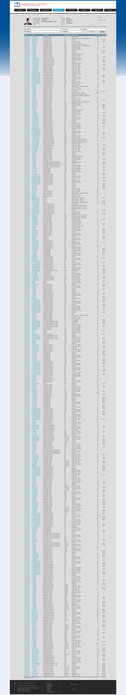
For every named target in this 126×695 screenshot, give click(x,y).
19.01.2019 (27, 230)
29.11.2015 (27, 409)
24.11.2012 (27, 566)
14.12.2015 (27, 399)
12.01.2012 (27, 606)
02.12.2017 (27, 301)
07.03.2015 (27, 430)
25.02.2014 (27, 491)
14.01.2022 (27, 61)
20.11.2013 (27, 525)
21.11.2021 (27, 80)
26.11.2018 (27, 261)
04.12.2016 (27, 361)
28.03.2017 (27, 323)
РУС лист (71, 10)
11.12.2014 (27, 465)
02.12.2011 (27, 617)
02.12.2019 (27, 176)
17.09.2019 (27, 193)
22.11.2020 (27, 134)
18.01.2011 (27, 640)
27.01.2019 (27, 225)
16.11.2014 (27, 473)
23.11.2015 (27, 414)
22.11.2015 (27, 417)
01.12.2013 (27, 513)
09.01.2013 (27, 552)
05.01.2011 (27, 645)
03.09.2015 (27, 422)
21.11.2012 (27, 570)
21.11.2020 (27, 136)
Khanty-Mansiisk (36, 383)
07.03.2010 (27, 668)
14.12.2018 (27, 252)
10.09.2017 (27, 313)
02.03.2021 (27, 101)
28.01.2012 (27, 598)
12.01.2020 (27, 162)
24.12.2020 (27, 123)
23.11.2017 (27, 306)
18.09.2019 (27, 191)
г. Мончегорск (35, 320)
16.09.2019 (27, 194)
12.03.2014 (27, 490)
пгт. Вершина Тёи (36, 72)
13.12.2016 (27, 358)
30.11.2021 (27, 72)
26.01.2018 (27, 290)
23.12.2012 (27, 555)
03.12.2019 (27, 174)
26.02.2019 (27, 214)
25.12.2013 (27, 502)
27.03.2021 (27, 98)
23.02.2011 (27, 631)
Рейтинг (84, 10)
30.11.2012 (27, 564)
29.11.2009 (27, 674)
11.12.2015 (27, 402)
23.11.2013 (27, 519)
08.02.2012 (27, 594)
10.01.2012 (27, 609)
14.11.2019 (27, 185)
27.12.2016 (27, 344)
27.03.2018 (27, 272)
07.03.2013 (27, 535)
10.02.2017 (27, 334)
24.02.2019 (27, 219)
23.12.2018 (27, 245)
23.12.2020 (27, 126)
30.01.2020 (27, 157)
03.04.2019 (27, 205)
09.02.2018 (27, 284)
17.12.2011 (27, 611)
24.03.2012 (27, 580)
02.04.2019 (27, 210)
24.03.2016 (27, 386)
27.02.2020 (27, 143)
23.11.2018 (27, 266)
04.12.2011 (27, 612)
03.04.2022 (27, 36)
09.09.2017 (27, 315)
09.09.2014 (27, 476)
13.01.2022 (27, 63)
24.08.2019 (27, 199)
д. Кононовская (35, 58)
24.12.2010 (27, 651)
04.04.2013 (27, 527)
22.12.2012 (27, 556)
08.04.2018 (27, 270)
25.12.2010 (27, 649)
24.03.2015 (27, 425)
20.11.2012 (27, 573)
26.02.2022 (27, 44)
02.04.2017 (27, 321)
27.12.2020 (27, 120)
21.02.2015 (27, 436)
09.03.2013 (27, 533)
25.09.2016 (27, 375)
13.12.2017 (27, 296)
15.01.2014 (27, 501)
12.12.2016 (27, 360)
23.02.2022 (27, 50)
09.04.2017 (27, 320)
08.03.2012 (27, 586)
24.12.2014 (27, 457)
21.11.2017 (27, 309)
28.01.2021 (27, 111)
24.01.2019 (27, 227)
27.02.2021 (27, 106)
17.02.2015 (27, 440)
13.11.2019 (27, 187)
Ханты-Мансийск (36, 270)
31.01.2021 (27, 108)
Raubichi (34, 236)
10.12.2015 (27, 405)
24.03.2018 (27, 273)
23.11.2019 (27, 183)
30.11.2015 (27, 408)
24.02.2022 (27, 47)
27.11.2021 (27, 77)
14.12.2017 (27, 293)
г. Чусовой (34, 168)
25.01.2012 (27, 603)
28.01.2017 (27, 337)
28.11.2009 (27, 676)
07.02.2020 (27, 153)
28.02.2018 (27, 276)
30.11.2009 (27, 673)
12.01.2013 (27, 547)
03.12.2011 (27, 615)
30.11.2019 (27, 179)
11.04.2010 (27, 663)
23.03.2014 (27, 481)
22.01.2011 (27, 634)
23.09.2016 (27, 378)
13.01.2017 (27, 340)
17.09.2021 (27, 84)
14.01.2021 (27, 117)
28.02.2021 (27, 103)
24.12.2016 (27, 349)
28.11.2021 (27, 75)
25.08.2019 (27, 197)
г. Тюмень (34, 44)
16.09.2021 (27, 86)
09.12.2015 (27, 406)
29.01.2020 (27, 160)
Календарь (33, 10)
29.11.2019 (27, 180)
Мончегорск (34, 620)
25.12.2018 (27, 242)
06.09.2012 (27, 577)
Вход (73, 689)
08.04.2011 (27, 620)
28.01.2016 (27, 394)
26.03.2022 (27, 41)
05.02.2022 (27, 54)
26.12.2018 (27, 241)
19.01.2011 (27, 638)
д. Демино (34, 431)
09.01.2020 (27, 165)
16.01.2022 (27, 58)
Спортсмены (58, 10)
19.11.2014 (27, 468)
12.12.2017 (27, 298)
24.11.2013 (27, 518)
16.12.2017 (27, 292)
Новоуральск (35, 612)
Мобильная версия (51, 691)
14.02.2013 (27, 544)
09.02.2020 (27, 149)
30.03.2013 (27, 529)
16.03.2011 (27, 629)
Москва (33, 281)
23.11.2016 (27, 368)
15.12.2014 (27, 460)
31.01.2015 (27, 442)
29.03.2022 (27, 40)
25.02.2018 (27, 278)
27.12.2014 (27, 454)
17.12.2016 (27, 352)
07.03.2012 (27, 589)
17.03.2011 (27, 626)
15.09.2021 (27, 88)
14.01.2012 (27, 604)
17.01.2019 (27, 231)
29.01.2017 (27, 335)
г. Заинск (34, 162)
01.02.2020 (27, 156)
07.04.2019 (27, 204)
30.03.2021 (27, 97)
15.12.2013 (27, 507)
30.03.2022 (27, 38)
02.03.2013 (27, 539)
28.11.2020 (27, 131)
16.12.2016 (27, 354)
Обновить (102, 31)
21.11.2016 (27, 372)
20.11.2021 (27, 81)
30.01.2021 (27, 109)
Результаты (46, 10)
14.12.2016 (27, 355)
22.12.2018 (27, 247)
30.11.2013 (27, 515)
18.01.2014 (27, 496)
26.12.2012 (27, 553)
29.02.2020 (27, 139)
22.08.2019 (27, 202)
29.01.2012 (27, 595)
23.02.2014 (27, 495)
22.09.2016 (27, 380)
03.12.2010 (27, 660)
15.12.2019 (27, 168)
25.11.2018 (27, 262)
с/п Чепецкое (35, 114)
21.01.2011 (27, 635)
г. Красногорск (35, 66)
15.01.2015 (27, 451)
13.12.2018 (27, 253)
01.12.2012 (27, 561)
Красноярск (34, 256)
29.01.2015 (27, 443)
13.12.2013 (27, 508)
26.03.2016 (27, 385)
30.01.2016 (27, 392)
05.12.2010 (27, 655)
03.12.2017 (27, 300)
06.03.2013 (27, 538)
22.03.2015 (27, 426)
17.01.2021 (27, 114)
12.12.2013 (27, 512)
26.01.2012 (27, 600)
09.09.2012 (27, 575)
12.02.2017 (27, 331)
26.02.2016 (27, 389)
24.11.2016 (27, 366)
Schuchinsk (34, 185)
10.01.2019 (27, 238)
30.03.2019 (27, 211)
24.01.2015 (27, 447)
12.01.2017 (27, 343)
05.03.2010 (27, 669)
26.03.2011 (27, 621)
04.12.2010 (27, 657)
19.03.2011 (27, 625)
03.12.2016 (27, 363)
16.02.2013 (27, 543)
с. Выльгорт (34, 36)
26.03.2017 (27, 324)
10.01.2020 (27, 163)
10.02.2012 (27, 590)
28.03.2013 (27, 532)
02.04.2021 (27, 92)
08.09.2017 (27, 317)
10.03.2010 (27, 666)
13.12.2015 (27, 400)
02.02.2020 (27, 154)
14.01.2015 (27, 453)
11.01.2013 (27, 549)
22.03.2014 (27, 484)
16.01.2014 (27, 498)
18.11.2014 (27, 470)
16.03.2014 (27, 485)
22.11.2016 (27, 371)
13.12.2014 (27, 462)
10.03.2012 (27, 584)
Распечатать (103, 20)
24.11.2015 (27, 413)
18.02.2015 (27, 437)
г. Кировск (34, 292)
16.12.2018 (27, 250)
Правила (97, 10)
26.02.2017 (27, 327)
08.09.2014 (27, 478)
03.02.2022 (27, 55)
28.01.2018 (27, 286)
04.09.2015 (27, 420)
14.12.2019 (27, 170)
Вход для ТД (73, 684)
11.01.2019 (27, 236)
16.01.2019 (27, 233)
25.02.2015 (27, 434)
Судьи (110, 10)
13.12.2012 (27, 560)
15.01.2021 (27, 115)
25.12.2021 (27, 69)
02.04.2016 (27, 383)
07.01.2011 (27, 643)
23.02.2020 (27, 146)
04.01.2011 (27, 648)
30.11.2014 (27, 467)
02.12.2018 (27, 256)
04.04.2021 (27, 91)
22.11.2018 (27, 267)
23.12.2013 (27, 504)
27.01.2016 (27, 397)
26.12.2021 (27, 66)
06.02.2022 (27, 52)
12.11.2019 (27, 188)
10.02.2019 (27, 222)
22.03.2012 (27, 583)
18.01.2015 (27, 450)
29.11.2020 (27, 129)
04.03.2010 (27, 671)
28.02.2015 (27, 431)
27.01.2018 (27, 289)
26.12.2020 (27, 122)
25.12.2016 (27, 348)
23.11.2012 (27, 567)
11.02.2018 (27, 281)
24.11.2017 (27, 304)
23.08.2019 (27, 201)
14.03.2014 (27, 487)
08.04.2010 (27, 665)
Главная (20, 10)
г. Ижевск (34, 430)
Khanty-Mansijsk (36, 197)
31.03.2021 (27, 94)
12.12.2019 (27, 173)
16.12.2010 (27, 654)
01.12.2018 (27, 258)
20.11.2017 (27, 312)
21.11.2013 (27, 522)
